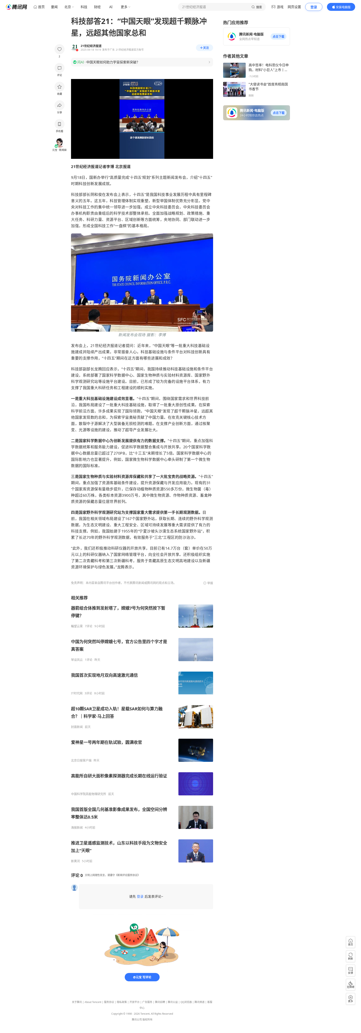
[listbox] (142, 729)
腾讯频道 (199, 1002)
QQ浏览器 (186, 1002)
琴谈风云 (77, 659)
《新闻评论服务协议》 (127, 875)
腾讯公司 (137, 1019)
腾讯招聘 (160, 1002)
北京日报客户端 (81, 760)
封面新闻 (77, 726)
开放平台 (135, 1002)
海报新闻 (77, 827)
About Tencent (93, 1002)
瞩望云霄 (77, 626)
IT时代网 (77, 693)
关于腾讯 (77, 1002)
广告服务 (147, 1002)
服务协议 (109, 1002)
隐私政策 (122, 1002)
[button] (278, 36)
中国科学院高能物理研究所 (88, 793)
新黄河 (75, 861)
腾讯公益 (173, 1002)
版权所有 (147, 1019)
